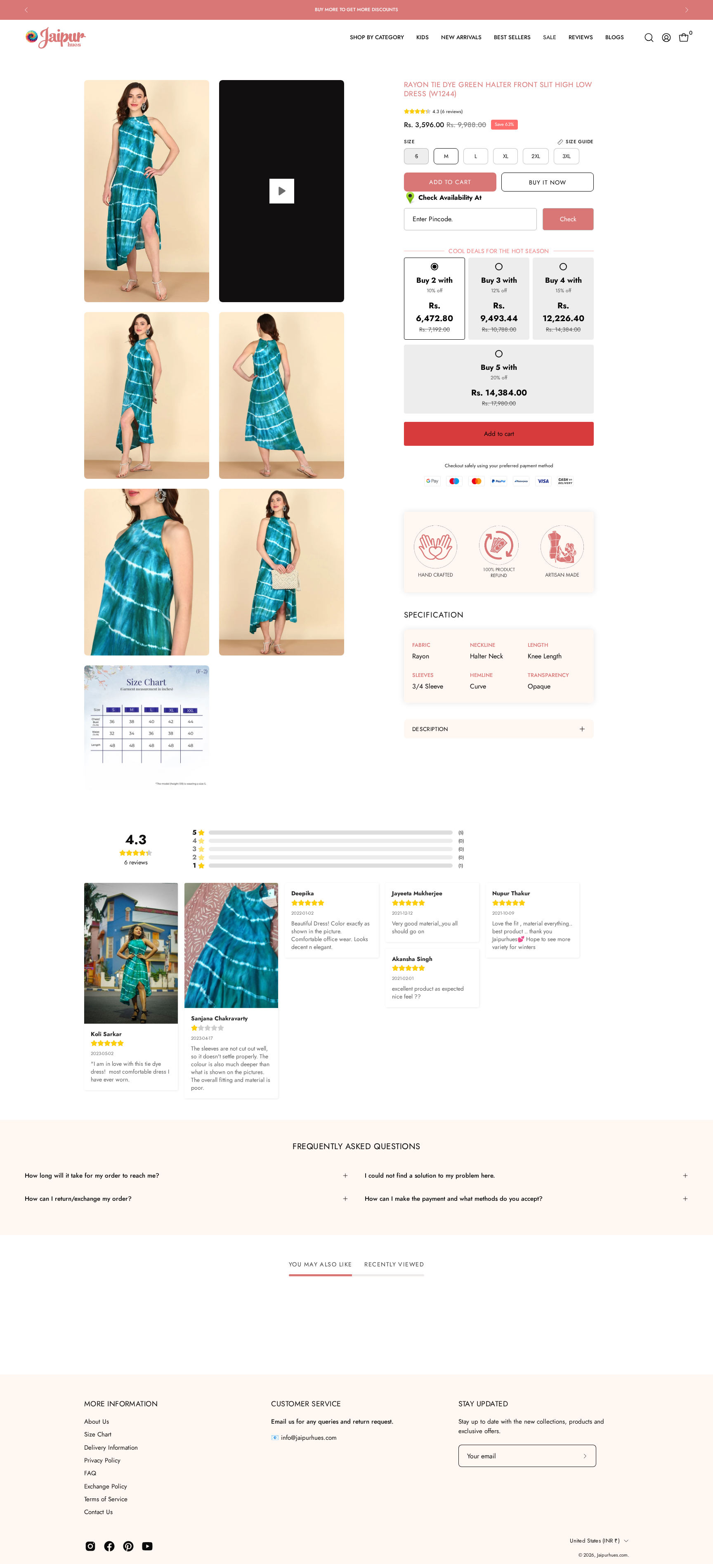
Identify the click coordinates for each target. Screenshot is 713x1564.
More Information (121, 1404)
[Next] (686, 10)
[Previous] (26, 10)
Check (568, 219)
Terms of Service (105, 1499)
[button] (649, 37)
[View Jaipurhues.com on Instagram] (90, 1546)
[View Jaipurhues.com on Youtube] (147, 1546)
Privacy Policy (102, 1460)
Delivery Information (111, 1447)
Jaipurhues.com (612, 1555)
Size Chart (97, 1434)
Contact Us (98, 1512)
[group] (356, 9)
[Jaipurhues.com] (56, 37)
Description (430, 729)
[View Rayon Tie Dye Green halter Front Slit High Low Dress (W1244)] (281, 191)
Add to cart (499, 433)
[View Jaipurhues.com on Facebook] (109, 1546)
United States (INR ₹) (595, 1541)
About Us (96, 1421)
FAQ (90, 1473)
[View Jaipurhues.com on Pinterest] (128, 1546)
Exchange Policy (105, 1486)
